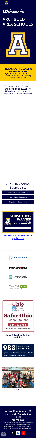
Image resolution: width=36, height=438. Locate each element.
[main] (18, 11)
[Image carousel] (18, 378)
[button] (2, 2)
